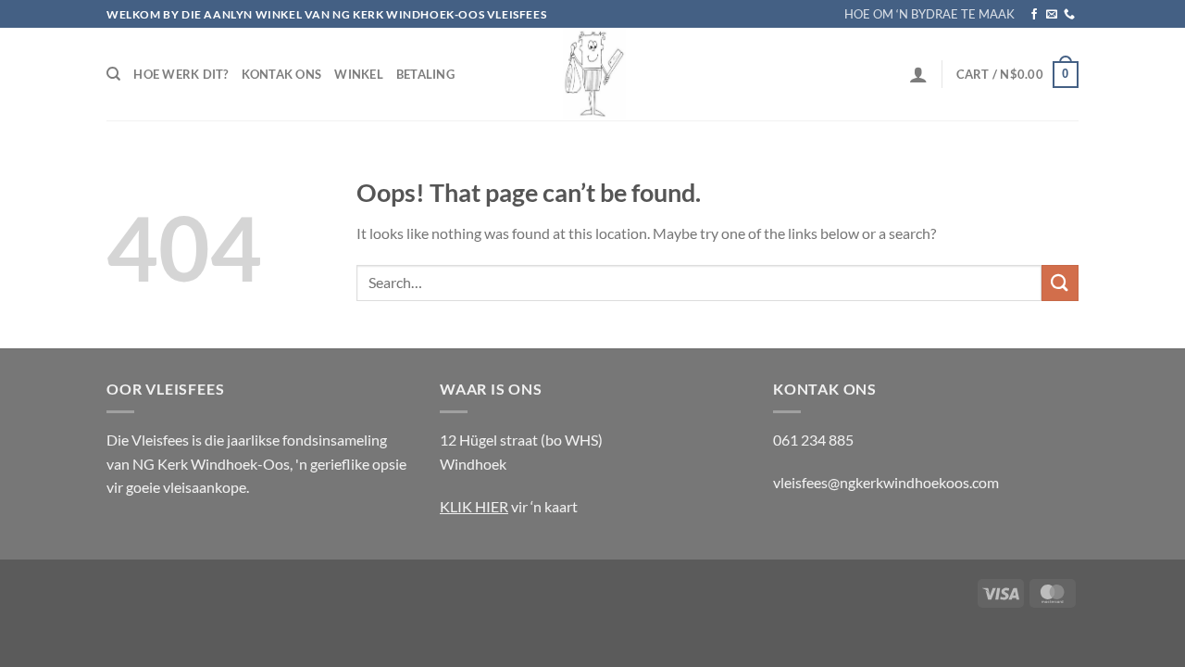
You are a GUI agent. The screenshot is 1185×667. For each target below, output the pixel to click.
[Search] (113, 74)
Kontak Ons (282, 74)
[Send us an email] (1051, 14)
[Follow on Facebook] (1034, 14)
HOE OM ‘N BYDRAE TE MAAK (929, 13)
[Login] (918, 74)
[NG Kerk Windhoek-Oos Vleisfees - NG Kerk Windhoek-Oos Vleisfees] (592, 74)
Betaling (425, 74)
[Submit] (1060, 283)
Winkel (358, 74)
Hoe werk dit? (180, 74)
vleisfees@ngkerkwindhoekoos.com (886, 482)
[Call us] (1069, 14)
